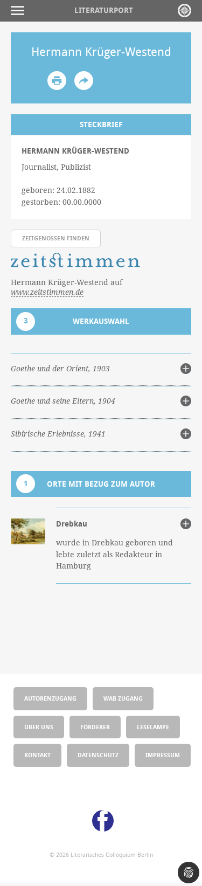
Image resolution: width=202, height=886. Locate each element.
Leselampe (153, 727)
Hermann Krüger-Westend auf (66, 287)
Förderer (95, 727)
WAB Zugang (123, 698)
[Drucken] (56, 80)
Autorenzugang (50, 698)
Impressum (162, 755)
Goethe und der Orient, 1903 (60, 368)
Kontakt (37, 755)
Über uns (38, 727)
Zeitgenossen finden (55, 238)
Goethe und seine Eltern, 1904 (63, 401)
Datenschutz (98, 755)
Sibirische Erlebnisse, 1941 (58, 434)
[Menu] (20, 10)
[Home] (184, 10)
